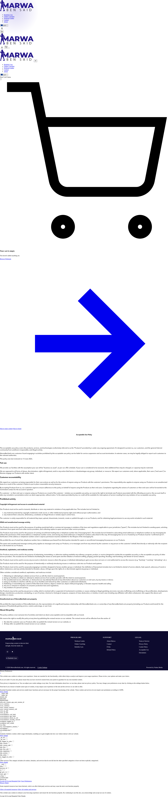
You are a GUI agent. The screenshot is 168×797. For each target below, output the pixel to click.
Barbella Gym (8, 64)
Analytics (3, 734)
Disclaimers (142, 653)
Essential (2, 690)
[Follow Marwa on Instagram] (7, 652)
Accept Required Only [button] (14, 781)
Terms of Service (144, 641)
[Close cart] (1, 79)
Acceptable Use (144, 650)
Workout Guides (9, 68)
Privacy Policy (143, 644)
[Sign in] (2, 28)
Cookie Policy (143, 647)
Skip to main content (6, 428)
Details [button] (23, 796)
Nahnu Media (158, 667)
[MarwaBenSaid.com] (17, 11)
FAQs (108, 647)
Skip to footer (17, 428)
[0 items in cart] (2, 31)
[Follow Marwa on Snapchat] (12, 652)
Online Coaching (9, 66)
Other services (4, 760)
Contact (6, 70)
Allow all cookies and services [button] (27, 789)
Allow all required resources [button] (8, 789)
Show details (4, 692)
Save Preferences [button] (26, 781)
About (6, 71)
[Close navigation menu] (35, 61)
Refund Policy (111, 650)
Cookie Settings (42, 667)
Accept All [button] (3, 781)
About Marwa (111, 641)
